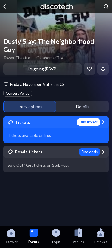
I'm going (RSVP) (42, 68)
